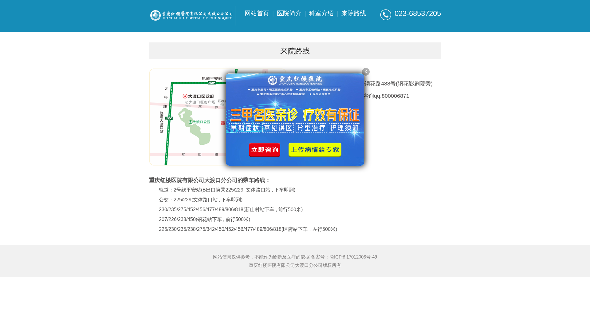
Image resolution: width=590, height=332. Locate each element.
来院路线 (353, 13)
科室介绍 (321, 13)
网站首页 (257, 13)
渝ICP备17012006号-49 (353, 256)
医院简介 (289, 13)
